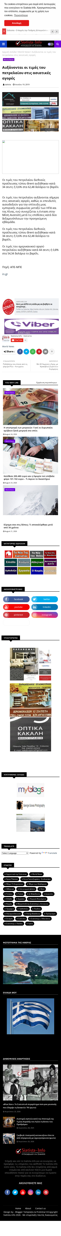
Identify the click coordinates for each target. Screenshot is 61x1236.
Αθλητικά (10, 889)
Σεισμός (9, 918)
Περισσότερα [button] (21, 15)
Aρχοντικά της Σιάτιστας (16, 874)
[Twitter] (26, 351)
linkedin (47, 607)
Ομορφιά (10, 908)
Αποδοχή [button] (16, 23)
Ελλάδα (9, 899)
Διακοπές (49, 894)
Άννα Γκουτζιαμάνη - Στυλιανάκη (36, 879)
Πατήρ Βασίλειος (33, 913)
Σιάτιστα (21, 918)
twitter (47, 599)
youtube (18, 607)
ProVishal (41, 1212)
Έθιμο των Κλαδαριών (38, 884)
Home (18, 1208)
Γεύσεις (9, 894)
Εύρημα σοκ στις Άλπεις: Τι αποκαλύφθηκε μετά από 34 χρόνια (28, 526)
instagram (47, 614)
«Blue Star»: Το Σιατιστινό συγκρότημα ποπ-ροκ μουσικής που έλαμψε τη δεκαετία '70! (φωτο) (29, 1106)
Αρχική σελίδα (9, 51)
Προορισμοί (51, 913)
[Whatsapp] (33, 351)
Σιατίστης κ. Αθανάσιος (40, 918)
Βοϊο (42, 889)
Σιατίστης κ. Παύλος (14, 923)
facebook (18, 599)
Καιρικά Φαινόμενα (38, 899)
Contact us (40, 1208)
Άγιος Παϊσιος (12, 879)
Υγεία (30, 923)
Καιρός (9, 904)
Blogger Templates (24, 1212)
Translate (52, 853)
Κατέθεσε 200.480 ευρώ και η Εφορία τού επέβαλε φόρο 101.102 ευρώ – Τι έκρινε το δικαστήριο (29, 478)
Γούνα (20, 894)
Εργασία (21, 899)
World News (24, 51)
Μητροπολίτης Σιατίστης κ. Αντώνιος (32, 904)
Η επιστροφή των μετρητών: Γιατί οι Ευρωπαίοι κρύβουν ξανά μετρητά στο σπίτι (28, 429)
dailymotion (16, 622)
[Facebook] (20, 351)
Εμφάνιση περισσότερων (46, 382)
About (28, 1208)
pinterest (18, 614)
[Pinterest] (39, 351)
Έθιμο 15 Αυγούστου (14, 884)
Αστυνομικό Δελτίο (27, 889)
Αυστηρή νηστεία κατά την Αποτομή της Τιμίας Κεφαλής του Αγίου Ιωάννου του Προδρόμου (35, 1121)
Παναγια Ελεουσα (13, 913)
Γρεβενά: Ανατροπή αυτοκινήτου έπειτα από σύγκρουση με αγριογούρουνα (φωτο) (36, 1136)
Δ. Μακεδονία (34, 894)
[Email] (45, 351)
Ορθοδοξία (23, 908)
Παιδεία (37, 908)
